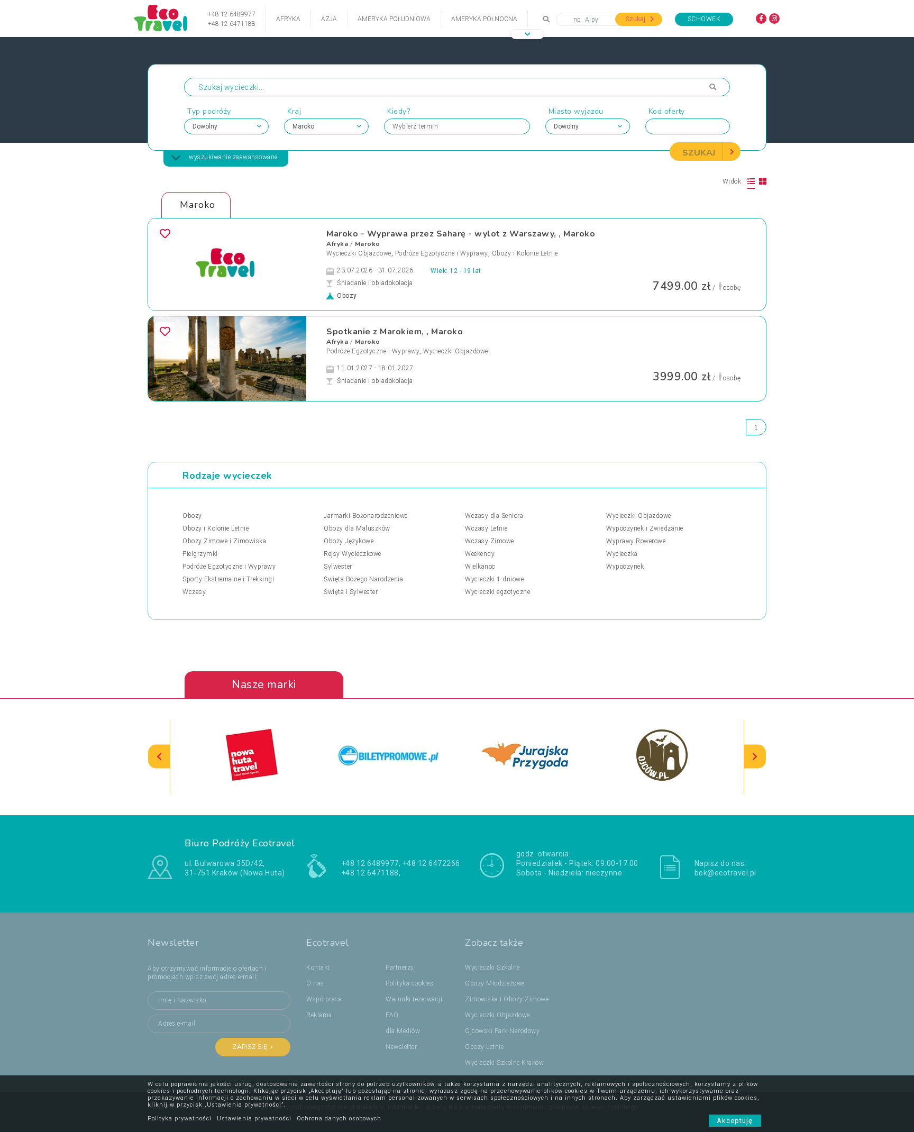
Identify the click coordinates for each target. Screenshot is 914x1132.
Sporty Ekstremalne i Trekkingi (228, 579)
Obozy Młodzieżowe (495, 983)
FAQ (392, 1015)
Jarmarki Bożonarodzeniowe (366, 515)
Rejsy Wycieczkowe (352, 554)
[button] (527, 34)
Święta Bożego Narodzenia (363, 579)
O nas (315, 983)
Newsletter (401, 1047)
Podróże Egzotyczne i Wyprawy (441, 253)
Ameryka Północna (484, 19)
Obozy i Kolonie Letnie (525, 253)
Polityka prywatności (180, 1118)
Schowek (704, 19)
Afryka (288, 19)
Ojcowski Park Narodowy (502, 1031)
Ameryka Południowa (394, 19)
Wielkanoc (480, 566)
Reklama (319, 1015)
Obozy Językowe (348, 541)
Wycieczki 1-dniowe (494, 579)
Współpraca (324, 999)
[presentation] (159, 757)
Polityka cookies (409, 983)
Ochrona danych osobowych (339, 1118)
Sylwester (338, 566)
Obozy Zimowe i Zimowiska (224, 541)
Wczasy (194, 592)
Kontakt (318, 967)
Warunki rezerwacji (414, 999)
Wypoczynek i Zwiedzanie (644, 528)
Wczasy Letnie (486, 528)
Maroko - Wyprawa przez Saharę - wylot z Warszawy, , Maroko (460, 234)
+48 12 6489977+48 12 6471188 (231, 19)
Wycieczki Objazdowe (358, 253)
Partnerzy (400, 967)
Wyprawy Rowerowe (635, 541)
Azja (329, 19)
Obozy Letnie (484, 1047)
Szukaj (636, 19)
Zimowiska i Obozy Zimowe (507, 999)
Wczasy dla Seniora (494, 515)
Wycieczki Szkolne (492, 967)
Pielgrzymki (200, 554)
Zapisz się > (253, 1047)
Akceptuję (735, 1121)
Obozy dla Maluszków (357, 528)
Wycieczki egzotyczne (497, 592)
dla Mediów (403, 1031)
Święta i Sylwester (351, 592)
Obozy (192, 515)
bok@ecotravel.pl (725, 873)
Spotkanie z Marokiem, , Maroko (394, 331)
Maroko (367, 244)
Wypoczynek (625, 566)
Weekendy (480, 554)
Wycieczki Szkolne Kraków (504, 1062)
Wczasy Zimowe (489, 541)
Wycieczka (622, 554)
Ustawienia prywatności (254, 1118)
